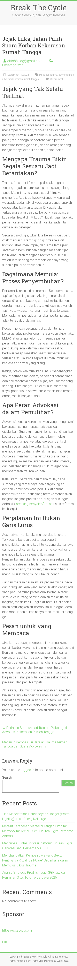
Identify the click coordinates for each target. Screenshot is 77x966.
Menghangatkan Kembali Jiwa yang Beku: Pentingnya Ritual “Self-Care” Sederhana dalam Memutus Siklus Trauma (35, 860)
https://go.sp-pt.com (17, 930)
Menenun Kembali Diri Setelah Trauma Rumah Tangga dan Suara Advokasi (34, 744)
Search (7, 777)
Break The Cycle (39, 7)
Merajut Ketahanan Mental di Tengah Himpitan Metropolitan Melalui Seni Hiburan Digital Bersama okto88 (37, 831)
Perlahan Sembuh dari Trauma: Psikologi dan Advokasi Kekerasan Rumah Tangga (36, 730)
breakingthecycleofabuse (34, 504)
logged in (27, 770)
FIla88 (6, 942)
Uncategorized (12, 65)
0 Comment (56, 79)
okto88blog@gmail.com (25, 61)
